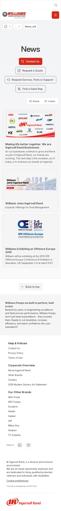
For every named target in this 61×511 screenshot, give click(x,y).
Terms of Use (15, 357)
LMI (10, 420)
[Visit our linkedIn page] (20, 445)
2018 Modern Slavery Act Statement (27, 384)
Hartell (11, 411)
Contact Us (14, 348)
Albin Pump (14, 397)
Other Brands (15, 375)
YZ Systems (14, 435)
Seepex (12, 430)
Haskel (11, 416)
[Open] (55, 15)
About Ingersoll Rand (19, 370)
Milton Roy (13, 425)
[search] (56, 5)
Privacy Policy (15, 353)
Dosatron (13, 406)
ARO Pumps (14, 401)
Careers (12, 379)
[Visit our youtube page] (28, 445)
